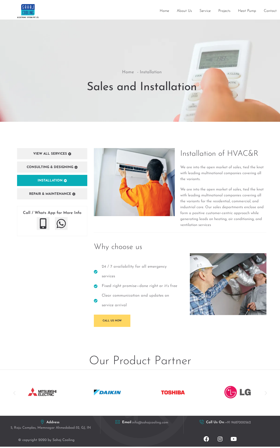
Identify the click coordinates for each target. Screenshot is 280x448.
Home (164, 11)
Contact (270, 11)
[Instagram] (220, 439)
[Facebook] (206, 439)
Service (205, 11)
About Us (184, 11)
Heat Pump (247, 11)
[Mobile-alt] (43, 223)
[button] (14, 393)
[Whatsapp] (61, 223)
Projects (224, 11)
